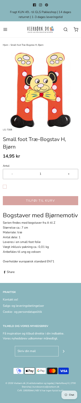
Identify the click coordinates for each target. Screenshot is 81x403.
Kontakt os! (10, 299)
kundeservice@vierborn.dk (46, 386)
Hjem (5, 44)
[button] (40, 90)
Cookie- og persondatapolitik (22, 312)
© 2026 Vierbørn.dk (15, 383)
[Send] (64, 351)
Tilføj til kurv (40, 201)
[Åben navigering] (5, 29)
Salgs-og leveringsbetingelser (23, 306)
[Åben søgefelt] (65, 29)
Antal (6, 166)
